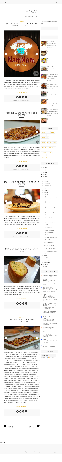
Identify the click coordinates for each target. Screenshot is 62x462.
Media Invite (44, 147)
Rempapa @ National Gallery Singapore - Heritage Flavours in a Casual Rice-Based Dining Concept (50, 282)
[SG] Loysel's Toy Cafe (49, 245)
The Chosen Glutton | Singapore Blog (48, 317)
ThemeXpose (16, 452)
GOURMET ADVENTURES (49, 311)
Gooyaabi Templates (32, 452)
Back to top (54, 452)
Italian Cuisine (21, 246)
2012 (44, 264)
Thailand (44, 155)
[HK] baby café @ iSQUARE (50, 248)
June (45, 192)
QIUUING (45, 339)
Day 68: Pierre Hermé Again (49, 346)
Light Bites (21, 110)
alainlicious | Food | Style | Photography (49, 304)
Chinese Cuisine (45, 137)
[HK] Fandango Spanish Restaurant (22, 320)
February (46, 260)
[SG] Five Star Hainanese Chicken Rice (51, 68)
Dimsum (49, 142)
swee (29, 307)
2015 (44, 172)
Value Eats (50, 155)
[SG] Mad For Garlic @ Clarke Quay (21, 250)
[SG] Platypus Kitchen (49, 242)
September (46, 185)
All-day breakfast (45, 132)
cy (29, 100)
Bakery (52, 132)
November (46, 181)
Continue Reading (21, 92)
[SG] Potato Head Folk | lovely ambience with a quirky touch (52, 86)
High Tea (54, 142)
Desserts (21, 179)
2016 (44, 170)
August (46, 188)
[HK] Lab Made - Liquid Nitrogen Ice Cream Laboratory (49, 232)
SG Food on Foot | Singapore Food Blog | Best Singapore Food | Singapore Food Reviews (50, 277)
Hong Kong (22, 317)
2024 (44, 167)
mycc (31, 11)
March (45, 257)
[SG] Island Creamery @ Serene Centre (21, 183)
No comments (16, 100)
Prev (6, 54)
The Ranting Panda (47, 287)
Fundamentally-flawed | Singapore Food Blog (48, 328)
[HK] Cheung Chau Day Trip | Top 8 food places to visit (52, 94)
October (46, 183)
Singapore (21, 21)
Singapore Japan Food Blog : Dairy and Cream (50, 294)
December (46, 179)
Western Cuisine (45, 157)
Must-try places (52, 147)
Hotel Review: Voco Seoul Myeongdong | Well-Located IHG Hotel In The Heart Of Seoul (50, 290)
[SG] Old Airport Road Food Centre (21, 114)
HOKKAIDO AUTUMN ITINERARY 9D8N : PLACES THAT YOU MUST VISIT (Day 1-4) (50, 298)
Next (37, 54)
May (45, 194)
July (45, 190)
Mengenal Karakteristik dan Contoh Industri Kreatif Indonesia (50, 313)
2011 (44, 266)
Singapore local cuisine (47, 152)
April (45, 255)
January (46, 262)
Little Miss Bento (47, 334)
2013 (44, 176)
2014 (44, 174)
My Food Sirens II (47, 345)
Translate (52, 357)
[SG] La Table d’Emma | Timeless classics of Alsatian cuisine (52, 53)
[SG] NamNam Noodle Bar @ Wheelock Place (21, 25)
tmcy (29, 414)
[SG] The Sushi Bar (51, 119)
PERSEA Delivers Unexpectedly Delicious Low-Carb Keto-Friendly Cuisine (49, 307)
